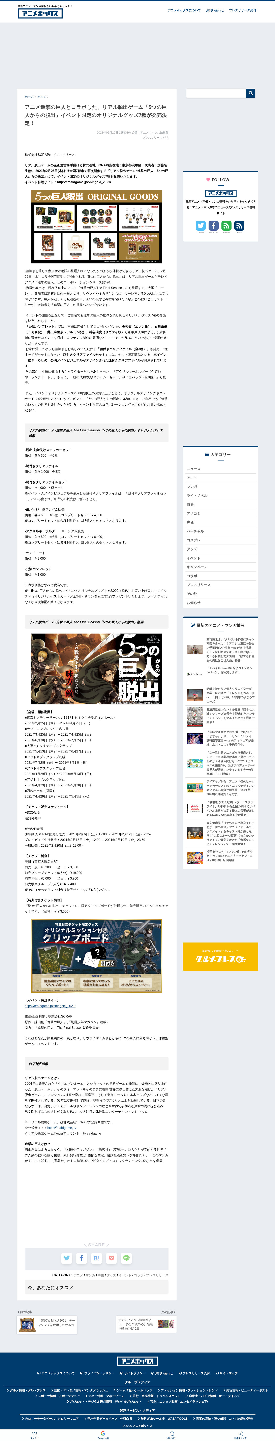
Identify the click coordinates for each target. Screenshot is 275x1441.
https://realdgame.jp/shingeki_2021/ (50, 1006)
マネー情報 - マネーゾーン (106, 1396)
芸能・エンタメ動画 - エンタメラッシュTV (179, 1401)
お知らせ (194, 603)
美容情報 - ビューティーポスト (247, 1390)
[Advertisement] (137, 54)
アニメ (78, 1275)
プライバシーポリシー (99, 1373)
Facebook (214, 232)
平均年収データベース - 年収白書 (109, 1418)
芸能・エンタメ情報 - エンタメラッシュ (81, 1390)
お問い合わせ (215, 10)
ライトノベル (197, 495)
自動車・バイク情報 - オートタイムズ (214, 1396)
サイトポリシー (134, 1373)
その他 (192, 594)
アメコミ (194, 513)
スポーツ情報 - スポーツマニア (59, 1396)
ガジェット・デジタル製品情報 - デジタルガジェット (106, 1401)
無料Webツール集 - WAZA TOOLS (164, 1418)
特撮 (190, 505)
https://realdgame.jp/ (61, 1128)
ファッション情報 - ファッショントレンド (189, 1390)
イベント (125, 1275)
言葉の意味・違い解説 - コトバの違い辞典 (224, 1418)
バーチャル (195, 531)
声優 (101, 1275)
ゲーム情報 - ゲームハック (134, 1390)
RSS (239, 232)
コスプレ (194, 540)
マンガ (90, 1275)
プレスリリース (157, 1275)
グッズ (111, 1275)
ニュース (194, 469)
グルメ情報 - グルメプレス (28, 1390)
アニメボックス (142, 1425)
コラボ (139, 1275)
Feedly (226, 232)
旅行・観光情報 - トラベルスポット (157, 1396)
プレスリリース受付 (242, 10)
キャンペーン (197, 567)
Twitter (200, 232)
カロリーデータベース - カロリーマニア (52, 1418)
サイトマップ (229, 1373)
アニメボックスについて (184, 10)
